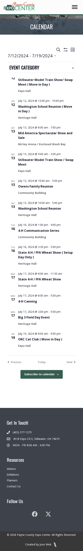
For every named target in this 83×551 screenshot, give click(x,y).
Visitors (11, 469)
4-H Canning (27, 301)
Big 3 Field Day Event (34, 317)
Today (42, 362)
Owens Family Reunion (35, 186)
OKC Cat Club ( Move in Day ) (40, 339)
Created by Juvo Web (38, 544)
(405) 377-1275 (22, 432)
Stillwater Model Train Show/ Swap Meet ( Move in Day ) (45, 82)
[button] (35, 514)
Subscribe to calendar (39, 374)
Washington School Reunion (39, 208)
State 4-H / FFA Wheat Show (39, 279)
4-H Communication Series (38, 230)
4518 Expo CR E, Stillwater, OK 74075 (36, 439)
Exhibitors (13, 474)
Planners (12, 480)
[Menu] (74, 7)
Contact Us (14, 486)
